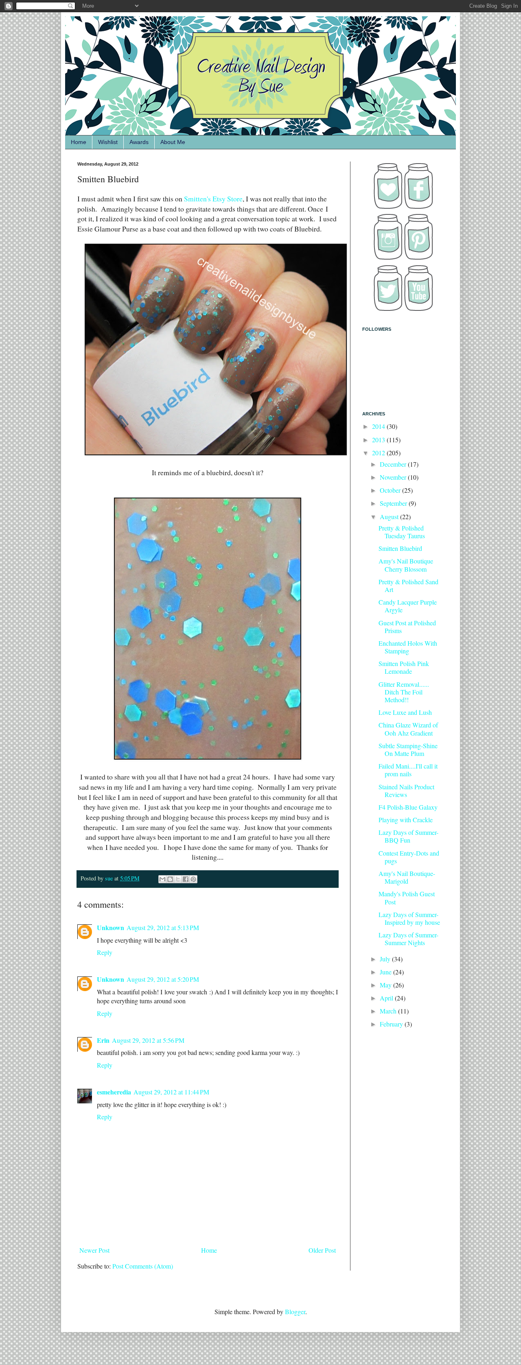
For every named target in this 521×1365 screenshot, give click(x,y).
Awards (139, 142)
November (394, 477)
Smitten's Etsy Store (212, 198)
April (387, 998)
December (394, 464)
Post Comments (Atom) (142, 1266)
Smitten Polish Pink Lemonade (404, 667)
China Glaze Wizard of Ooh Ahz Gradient (408, 729)
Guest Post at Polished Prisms (407, 626)
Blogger (295, 1311)
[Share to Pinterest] (193, 879)
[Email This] (162, 879)
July (386, 958)
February (392, 1024)
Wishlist (108, 142)
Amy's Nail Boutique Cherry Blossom (406, 565)
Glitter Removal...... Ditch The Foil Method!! (404, 692)
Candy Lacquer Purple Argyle (408, 606)
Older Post (322, 1250)
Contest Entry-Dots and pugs (409, 857)
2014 (379, 426)
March (389, 1011)
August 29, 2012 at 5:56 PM (148, 1040)
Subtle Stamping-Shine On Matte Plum (408, 749)
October (391, 490)
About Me (172, 142)
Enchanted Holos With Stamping (408, 647)
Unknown (110, 927)
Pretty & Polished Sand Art (408, 585)
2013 (379, 439)
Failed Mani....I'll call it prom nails (408, 770)
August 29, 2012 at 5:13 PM (163, 927)
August (390, 516)
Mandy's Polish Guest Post (407, 897)
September (394, 503)
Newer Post (94, 1250)
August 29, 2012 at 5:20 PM (163, 979)
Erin (103, 1040)
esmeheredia (114, 1091)
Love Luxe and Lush (405, 712)
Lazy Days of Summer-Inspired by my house (409, 918)
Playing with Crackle (406, 819)
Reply (104, 952)
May (386, 985)
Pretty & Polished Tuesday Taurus (402, 532)
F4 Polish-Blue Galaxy (408, 807)
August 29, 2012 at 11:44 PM (171, 1092)
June (386, 972)
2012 (379, 452)
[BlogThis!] (170, 879)
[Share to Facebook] (186, 879)
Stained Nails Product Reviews (406, 790)
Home (78, 142)
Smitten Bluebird (400, 548)
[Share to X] (178, 879)
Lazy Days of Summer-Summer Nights (408, 938)
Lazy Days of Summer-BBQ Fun (408, 836)
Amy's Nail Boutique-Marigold (407, 877)
